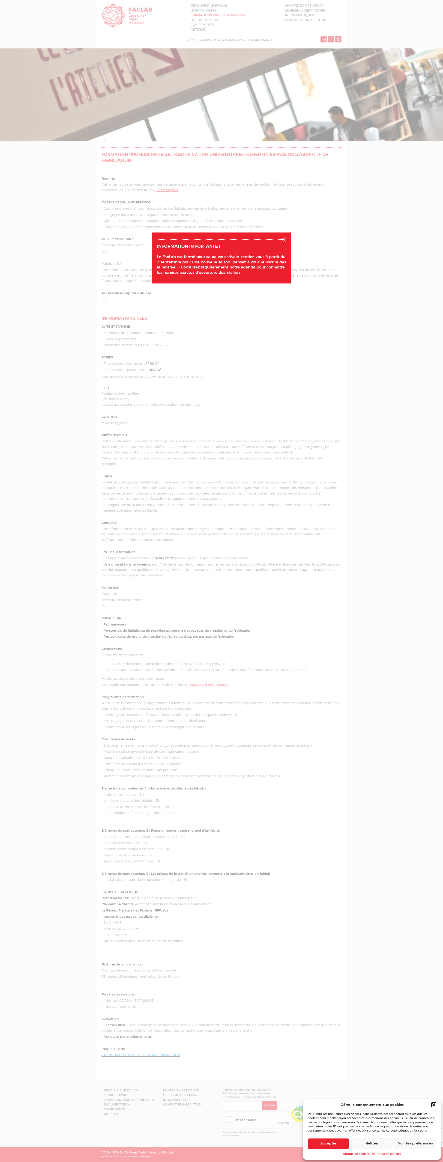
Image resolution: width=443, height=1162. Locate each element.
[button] (433, 1104)
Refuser (372, 1143)
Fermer (283, 239)
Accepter (328, 1143)
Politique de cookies (355, 1154)
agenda (248, 267)
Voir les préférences (415, 1143)
